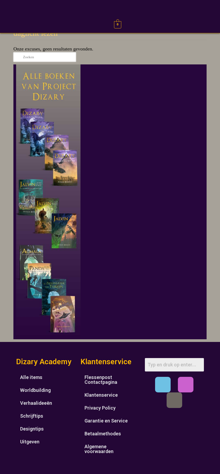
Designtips (32, 429)
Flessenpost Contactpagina (101, 379)
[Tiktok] (174, 400)
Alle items (31, 377)
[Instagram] (185, 384)
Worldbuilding (35, 390)
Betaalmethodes (103, 433)
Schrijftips (31, 416)
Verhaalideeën (36, 403)
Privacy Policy (100, 408)
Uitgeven (29, 441)
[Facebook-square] (163, 384)
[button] (8, 24)
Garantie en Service (106, 421)
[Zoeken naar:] (44, 57)
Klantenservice (101, 395)
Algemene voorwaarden (99, 449)
